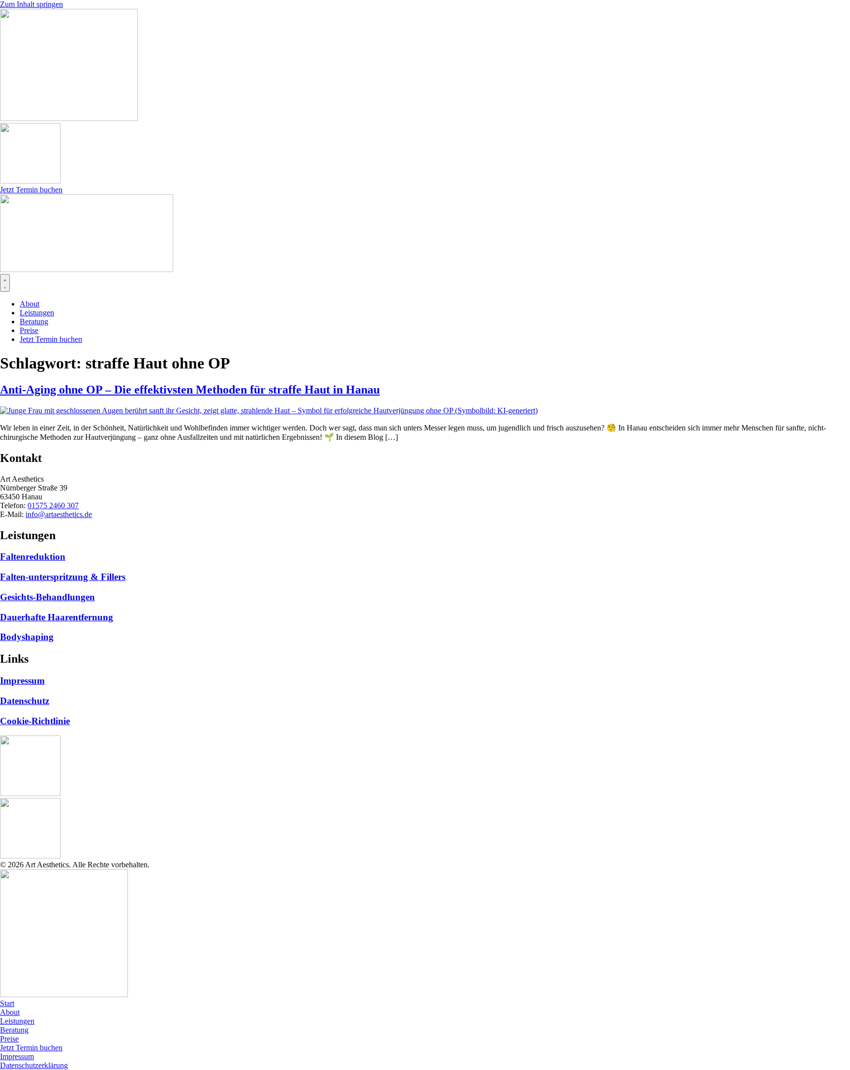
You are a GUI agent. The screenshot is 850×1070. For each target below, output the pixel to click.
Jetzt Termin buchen (31, 1047)
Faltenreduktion (32, 556)
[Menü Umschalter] (5, 283)
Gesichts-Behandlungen (47, 597)
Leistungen (17, 1021)
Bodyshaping (27, 637)
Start (7, 1003)
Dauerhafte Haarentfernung (56, 617)
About (10, 1012)
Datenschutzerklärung (34, 1065)
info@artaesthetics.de (59, 514)
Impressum (22, 680)
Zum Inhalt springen (31, 4)
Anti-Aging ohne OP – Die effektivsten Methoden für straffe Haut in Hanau (190, 389)
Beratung (14, 1030)
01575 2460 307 (53, 505)
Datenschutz (24, 701)
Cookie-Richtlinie (35, 721)
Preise (9, 1039)
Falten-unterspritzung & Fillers (62, 577)
